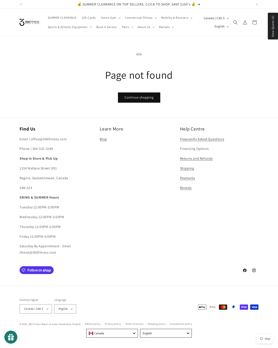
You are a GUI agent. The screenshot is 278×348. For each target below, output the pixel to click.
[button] (110, 17)
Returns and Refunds (196, 158)
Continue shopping (139, 97)
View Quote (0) (273, 26)
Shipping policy (157, 323)
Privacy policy (113, 323)
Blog (103, 139)
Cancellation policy (181, 323)
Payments (187, 178)
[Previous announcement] (21, 4)
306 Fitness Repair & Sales (43, 324)
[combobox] (112, 333)
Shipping (187, 168)
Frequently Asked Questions (202, 139)
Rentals (186, 188)
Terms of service (134, 323)
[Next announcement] (257, 4)
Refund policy (93, 323)
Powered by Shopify (70, 324)
